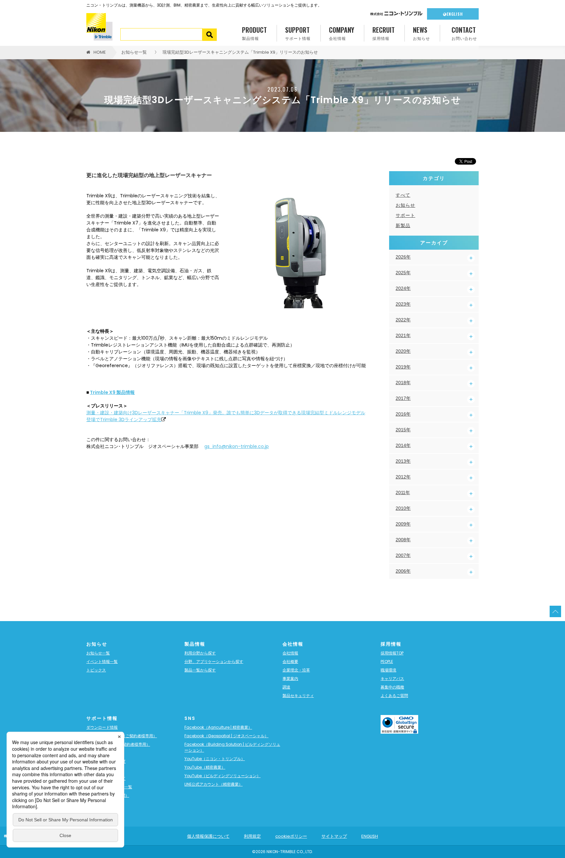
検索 (209, 34)
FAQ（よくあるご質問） (107, 795)
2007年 (403, 555)
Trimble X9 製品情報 (112, 392)
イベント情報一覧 (102, 661)
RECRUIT (383, 33)
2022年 (403, 319)
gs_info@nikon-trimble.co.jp (236, 446)
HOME (100, 52)
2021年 (403, 335)
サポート (405, 215)
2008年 (403, 539)
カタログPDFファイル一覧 (109, 787)
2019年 (403, 366)
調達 (286, 687)
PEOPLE (387, 661)
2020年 (403, 351)
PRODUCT (254, 33)
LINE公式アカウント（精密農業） (213, 784)
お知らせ (405, 205)
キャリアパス (392, 678)
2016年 (403, 414)
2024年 (403, 288)
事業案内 (290, 678)
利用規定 (252, 836)
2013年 (403, 461)
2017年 (403, 398)
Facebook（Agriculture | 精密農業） (218, 727)
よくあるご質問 (394, 695)
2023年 (403, 304)
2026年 (403, 256)
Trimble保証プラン (103, 753)
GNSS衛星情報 (99, 770)
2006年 (403, 571)
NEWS (421, 33)
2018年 (403, 382)
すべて (403, 195)
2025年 (403, 272)
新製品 (403, 225)
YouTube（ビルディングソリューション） (222, 775)
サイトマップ (334, 836)
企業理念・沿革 (296, 670)
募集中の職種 (392, 687)
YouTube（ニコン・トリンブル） (214, 758)
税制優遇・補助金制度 (106, 761)
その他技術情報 (100, 804)
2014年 (403, 445)
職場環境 (388, 670)
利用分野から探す (200, 653)
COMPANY (341, 33)
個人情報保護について (208, 836)
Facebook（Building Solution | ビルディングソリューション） (232, 747)
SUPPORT (298, 33)
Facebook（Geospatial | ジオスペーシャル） (226, 736)
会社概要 (290, 661)
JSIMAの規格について (106, 778)
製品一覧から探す (200, 670)
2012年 (403, 476)
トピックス (96, 670)
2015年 (403, 429)
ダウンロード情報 (102, 727)
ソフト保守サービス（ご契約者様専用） (121, 736)
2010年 (403, 508)
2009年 (403, 524)
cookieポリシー (291, 836)
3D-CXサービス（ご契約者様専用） (118, 744)
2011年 (403, 492)
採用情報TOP (392, 653)
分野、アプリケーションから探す (213, 661)
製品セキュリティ (298, 695)
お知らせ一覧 (134, 52)
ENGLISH (455, 14)
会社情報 (290, 653)
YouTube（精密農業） (204, 767)
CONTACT (464, 33)
